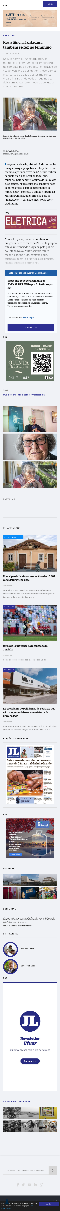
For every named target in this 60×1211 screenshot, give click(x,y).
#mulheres (24, 394)
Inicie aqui (28, 317)
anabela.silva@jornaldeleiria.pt (15, 154)
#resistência (38, 394)
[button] (9, 118)
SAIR (50, 4)
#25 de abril (9, 394)
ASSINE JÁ (31, 327)
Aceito (48, 1204)
